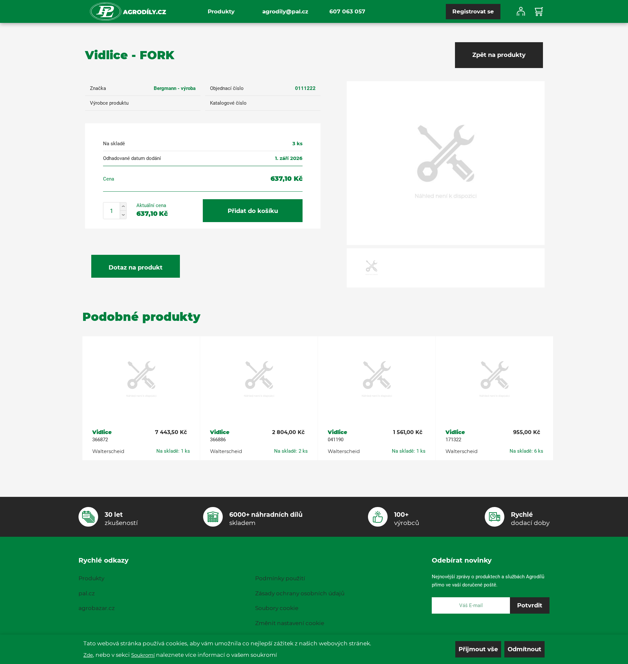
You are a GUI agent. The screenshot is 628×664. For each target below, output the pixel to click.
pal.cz (86, 593)
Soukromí (143, 655)
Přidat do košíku (253, 211)
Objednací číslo (227, 88)
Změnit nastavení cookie (289, 623)
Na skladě (114, 144)
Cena (108, 179)
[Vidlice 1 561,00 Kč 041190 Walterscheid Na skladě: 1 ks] (376, 380)
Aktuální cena (151, 205)
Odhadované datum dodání (132, 158)
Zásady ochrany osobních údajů (299, 593)
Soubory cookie (276, 608)
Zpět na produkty (499, 55)
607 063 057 (347, 11)
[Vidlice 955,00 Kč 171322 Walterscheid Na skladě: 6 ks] (494, 380)
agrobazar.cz (96, 608)
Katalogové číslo (228, 103)
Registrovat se (473, 11)
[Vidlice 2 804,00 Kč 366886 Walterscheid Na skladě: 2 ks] (259, 380)
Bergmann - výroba (175, 88)
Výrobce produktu (109, 103)
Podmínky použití (280, 578)
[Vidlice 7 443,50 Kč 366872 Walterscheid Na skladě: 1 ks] (141, 380)
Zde (88, 655)
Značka (98, 88)
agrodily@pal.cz (285, 11)
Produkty (221, 11)
